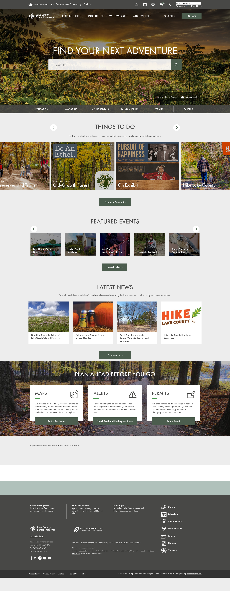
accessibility (83, 551)
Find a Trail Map (56, 421)
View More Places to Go (115, 202)
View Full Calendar (114, 267)
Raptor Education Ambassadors (180, 250)
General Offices (37, 536)
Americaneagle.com (194, 573)
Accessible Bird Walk (147, 252)
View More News (115, 355)
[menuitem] (70, 16)
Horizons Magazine (39, 505)
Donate (192, 16)
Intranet (85, 573)
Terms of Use (73, 573)
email (143, 551)
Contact (61, 573)
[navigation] (105, 16)
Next (176, 127)
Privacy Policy (49, 573)
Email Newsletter (80, 505)
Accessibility (34, 573)
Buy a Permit (173, 421)
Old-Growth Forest (71, 185)
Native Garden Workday (75, 250)
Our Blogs (118, 505)
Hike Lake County (200, 185)
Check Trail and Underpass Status (115, 421)
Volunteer (169, 16)
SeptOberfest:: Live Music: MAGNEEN (111, 250)
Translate (196, 6)
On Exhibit (128, 185)
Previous (53, 127)
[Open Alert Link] (136, 4)
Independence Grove (167, 97)
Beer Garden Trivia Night (42, 250)
